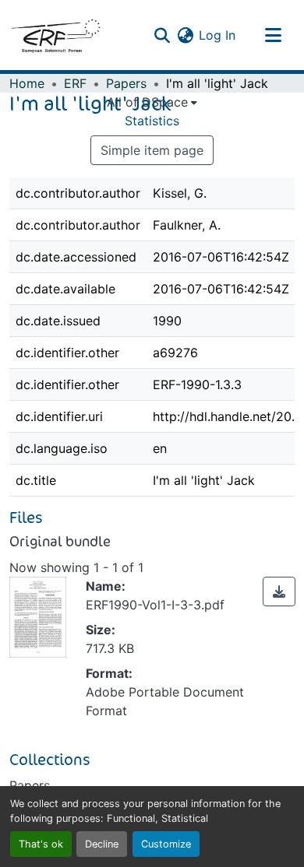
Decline (101, 844)
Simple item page (152, 150)
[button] (55, 35)
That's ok (41, 844)
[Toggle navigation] (273, 35)
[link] (279, 591)
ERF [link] (75, 83)
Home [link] (26, 83)
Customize (166, 844)
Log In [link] (217, 35)
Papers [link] (126, 83)
